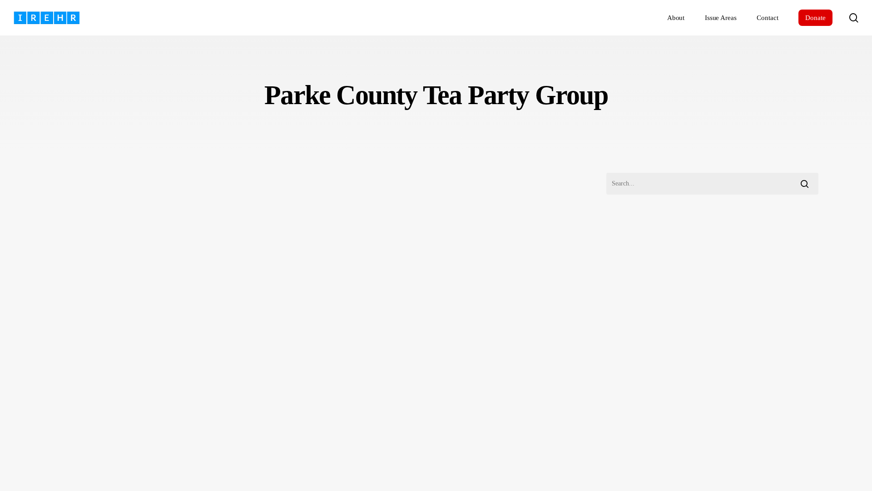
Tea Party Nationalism (89, 392)
